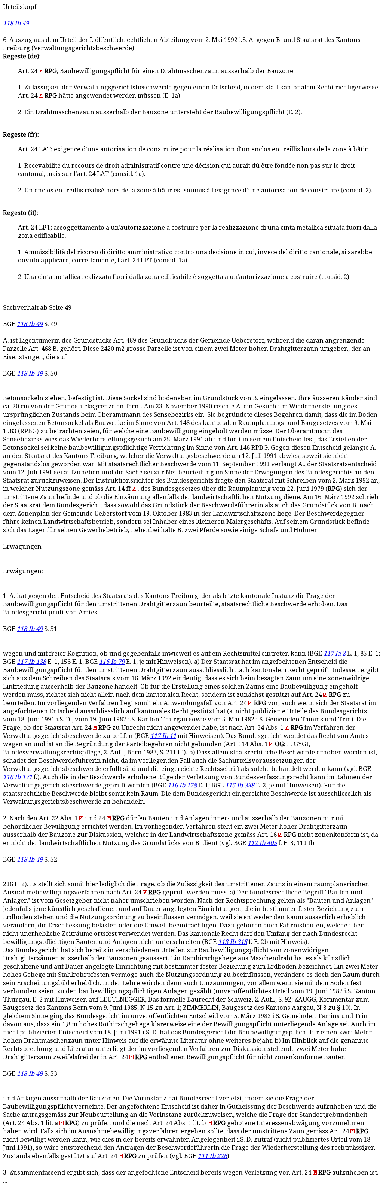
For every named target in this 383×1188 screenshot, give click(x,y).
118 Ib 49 (16, 23)
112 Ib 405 (262, 843)
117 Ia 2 (335, 653)
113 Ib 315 (232, 941)
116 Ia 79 (112, 661)
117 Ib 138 (31, 661)
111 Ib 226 (212, 1156)
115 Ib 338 (239, 785)
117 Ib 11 (163, 735)
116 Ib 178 (182, 785)
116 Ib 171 (17, 777)
